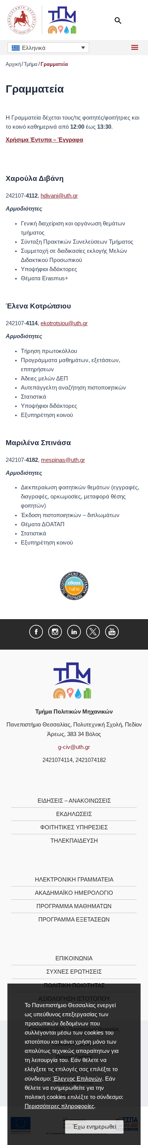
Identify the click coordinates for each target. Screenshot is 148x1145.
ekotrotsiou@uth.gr (64, 323)
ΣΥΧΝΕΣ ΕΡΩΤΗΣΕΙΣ (74, 972)
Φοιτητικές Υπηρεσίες (74, 827)
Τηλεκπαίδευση (74, 841)
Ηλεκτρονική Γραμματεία (74, 880)
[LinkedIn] (74, 631)
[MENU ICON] (133, 47)
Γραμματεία (54, 64)
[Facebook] (36, 631)
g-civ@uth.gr (74, 747)
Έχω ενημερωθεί (94, 1127)
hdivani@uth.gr (59, 196)
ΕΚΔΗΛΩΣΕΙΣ (74, 814)
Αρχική (13, 64)
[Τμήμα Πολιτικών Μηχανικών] (72, 680)
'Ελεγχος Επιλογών (77, 1079)
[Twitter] (93, 631)
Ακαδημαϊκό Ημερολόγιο (74, 893)
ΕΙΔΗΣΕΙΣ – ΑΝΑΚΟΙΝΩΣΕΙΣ (74, 801)
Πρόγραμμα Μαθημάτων (74, 906)
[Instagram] (55, 631)
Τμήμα (31, 64)
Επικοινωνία (74, 958)
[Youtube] (112, 631)
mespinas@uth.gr (63, 460)
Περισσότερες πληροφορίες (59, 1106)
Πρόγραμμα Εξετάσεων (74, 920)
